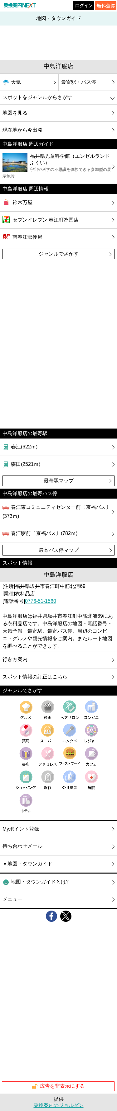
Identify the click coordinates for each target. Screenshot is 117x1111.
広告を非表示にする (62, 1086)
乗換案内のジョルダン (59, 1105)
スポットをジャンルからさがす (37, 97)
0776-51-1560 (40, 601)
